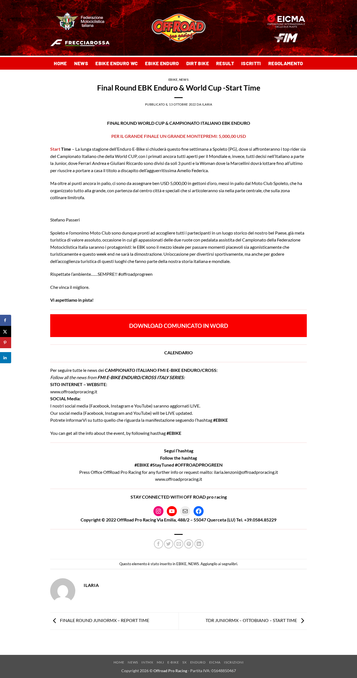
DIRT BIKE (197, 63)
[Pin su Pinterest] (188, 543)
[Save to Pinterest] (5, 342)
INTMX (147, 662)
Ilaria (207, 104)
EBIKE (173, 79)
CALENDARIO (178, 352)
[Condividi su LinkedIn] (199, 543)
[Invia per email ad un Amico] (178, 543)
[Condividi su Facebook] (158, 543)
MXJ (160, 662)
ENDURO (198, 662)
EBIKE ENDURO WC (116, 63)
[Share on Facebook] (5, 320)
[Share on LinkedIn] (5, 357)
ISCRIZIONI (233, 662)
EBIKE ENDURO (162, 63)
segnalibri (229, 564)
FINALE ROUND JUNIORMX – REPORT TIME (104, 620)
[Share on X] (5, 331)
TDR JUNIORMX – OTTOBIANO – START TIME (252, 620)
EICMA (215, 662)
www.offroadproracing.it (73, 391)
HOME (60, 63)
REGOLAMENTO (285, 63)
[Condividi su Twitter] (168, 543)
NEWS (81, 63)
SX (184, 662)
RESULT (225, 63)
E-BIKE (173, 662)
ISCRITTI (251, 63)
